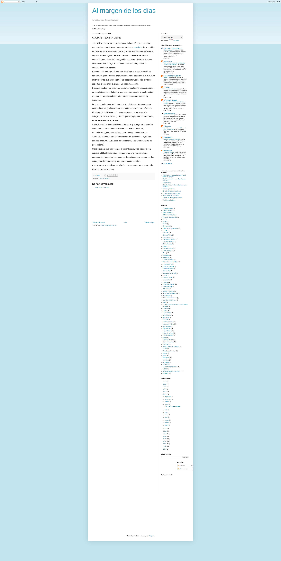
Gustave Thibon (167, 277)
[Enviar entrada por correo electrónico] (104, 175)
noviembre (168, 399)
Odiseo (166, 77)
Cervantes (166, 233)
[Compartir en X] (112, 175)
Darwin (165, 246)
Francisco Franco (168, 269)
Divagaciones (167, 250)
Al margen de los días (124, 10)
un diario (138, 47)
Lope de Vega (167, 313)
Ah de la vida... (168, 163)
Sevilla (165, 349)
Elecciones (166, 255)
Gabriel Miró (166, 271)
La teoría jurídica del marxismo (172, 139)
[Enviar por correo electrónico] (108, 175)
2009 (165, 436)
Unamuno (166, 360)
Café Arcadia (167, 183)
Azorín (165, 221)
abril (166, 417)
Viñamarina (167, 126)
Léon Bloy (166, 308)
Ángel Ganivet (167, 212)
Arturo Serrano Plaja (169, 215)
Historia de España (168, 284)
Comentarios (183, 469)
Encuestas (166, 257)
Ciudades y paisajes (169, 239)
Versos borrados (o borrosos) (171, 371)
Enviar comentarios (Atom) (108, 225)
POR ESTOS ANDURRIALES (172, 48)
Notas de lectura (168, 333)
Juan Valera (166, 295)
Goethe (165, 275)
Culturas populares (168, 189)
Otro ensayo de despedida (171, 115)
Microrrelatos (167, 326)
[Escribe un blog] (110, 175)
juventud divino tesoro (169, 300)
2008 (165, 439)
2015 (165, 389)
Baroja (165, 224)
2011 (165, 431)
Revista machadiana (169, 200)
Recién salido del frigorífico (171, 346)
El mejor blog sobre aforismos (172, 191)
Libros (165, 310)
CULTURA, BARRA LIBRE (172, 406)
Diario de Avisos (168, 248)
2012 (165, 428)
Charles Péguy (167, 235)
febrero (167, 423)
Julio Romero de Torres (170, 298)
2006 (165, 444)
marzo (167, 420)
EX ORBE (167, 87)
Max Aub (165, 319)
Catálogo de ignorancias (170, 228)
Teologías (166, 357)
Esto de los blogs (168, 259)
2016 (165, 386)
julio (166, 410)
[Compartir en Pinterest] (116, 175)
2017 (165, 384)
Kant (164, 302)
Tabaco (165, 353)
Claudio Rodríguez (168, 242)
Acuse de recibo (168, 208)
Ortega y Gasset (168, 335)
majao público (168, 137)
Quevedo (165, 344)
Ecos (164, 253)
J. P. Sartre (166, 289)
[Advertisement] (123, 205)
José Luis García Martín (170, 293)
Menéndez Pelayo (168, 324)
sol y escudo (168, 61)
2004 (165, 449)
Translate (176, 40)
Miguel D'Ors (167, 328)
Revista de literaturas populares (172, 198)
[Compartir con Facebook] (114, 175)
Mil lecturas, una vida (170, 100)
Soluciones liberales (104, 178)
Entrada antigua (149, 222)
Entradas (182, 465)
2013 (165, 394)
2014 (165, 392)
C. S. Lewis (166, 226)
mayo (166, 415)
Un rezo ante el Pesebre (170, 89)
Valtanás (165, 364)
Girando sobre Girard (169, 273)
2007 (165, 441)
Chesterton (166, 237)
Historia (165, 282)
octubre (167, 401)
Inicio (125, 222)
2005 (165, 446)
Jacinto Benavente (168, 291)
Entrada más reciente (99, 222)
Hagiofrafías (166, 280)
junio (166, 412)
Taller (164, 355)
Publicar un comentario (102, 187)
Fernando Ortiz (167, 264)
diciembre (168, 396)
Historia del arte (167, 286)
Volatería (165, 373)
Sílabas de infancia (169, 152)
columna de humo (169, 113)
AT (164, 219)
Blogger (151, 536)
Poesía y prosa (167, 340)
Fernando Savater (168, 266)
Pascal (165, 337)
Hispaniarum (168, 150)
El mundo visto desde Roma (171, 193)
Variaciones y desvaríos (170, 367)
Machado (166, 317)
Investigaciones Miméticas (171, 195)
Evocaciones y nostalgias (170, 262)
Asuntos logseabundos (170, 217)
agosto (167, 404)
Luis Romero (167, 315)
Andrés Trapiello (168, 210)
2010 (165, 433)
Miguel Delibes (167, 331)
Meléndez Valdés (168, 322)
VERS (165, 369)
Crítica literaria (167, 244)
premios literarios (168, 342)
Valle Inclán (166, 362)
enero (167, 425)
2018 (165, 381)
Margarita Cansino (169, 50)
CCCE (165, 230)
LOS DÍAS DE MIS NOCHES (172, 76)
